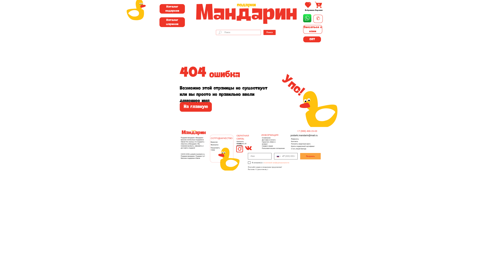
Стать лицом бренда (298, 149)
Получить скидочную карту (300, 144)
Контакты (294, 141)
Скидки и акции (267, 146)
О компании (266, 138)
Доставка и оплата (269, 140)
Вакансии (214, 142)
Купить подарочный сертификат (303, 146)
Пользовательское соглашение (273, 148)
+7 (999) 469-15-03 (307, 131)
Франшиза (214, 145)
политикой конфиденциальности (276, 162)
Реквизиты (295, 139)
